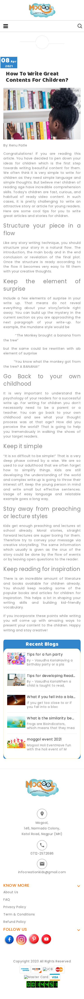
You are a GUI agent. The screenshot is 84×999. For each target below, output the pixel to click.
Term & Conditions (19, 914)
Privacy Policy (14, 907)
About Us (10, 892)
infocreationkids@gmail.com (42, 872)
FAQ (6, 899)
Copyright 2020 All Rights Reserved (42, 961)
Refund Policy (14, 922)
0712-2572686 (42, 853)
